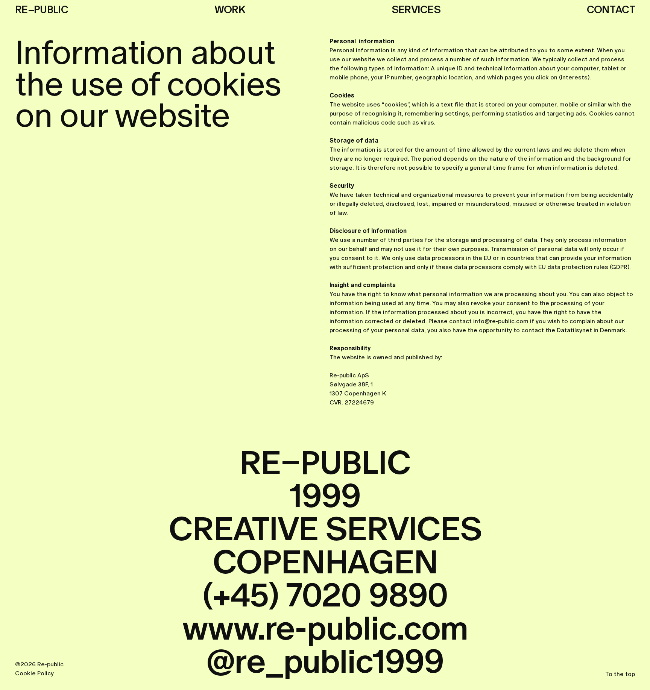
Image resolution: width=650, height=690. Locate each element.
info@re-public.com (501, 321)
